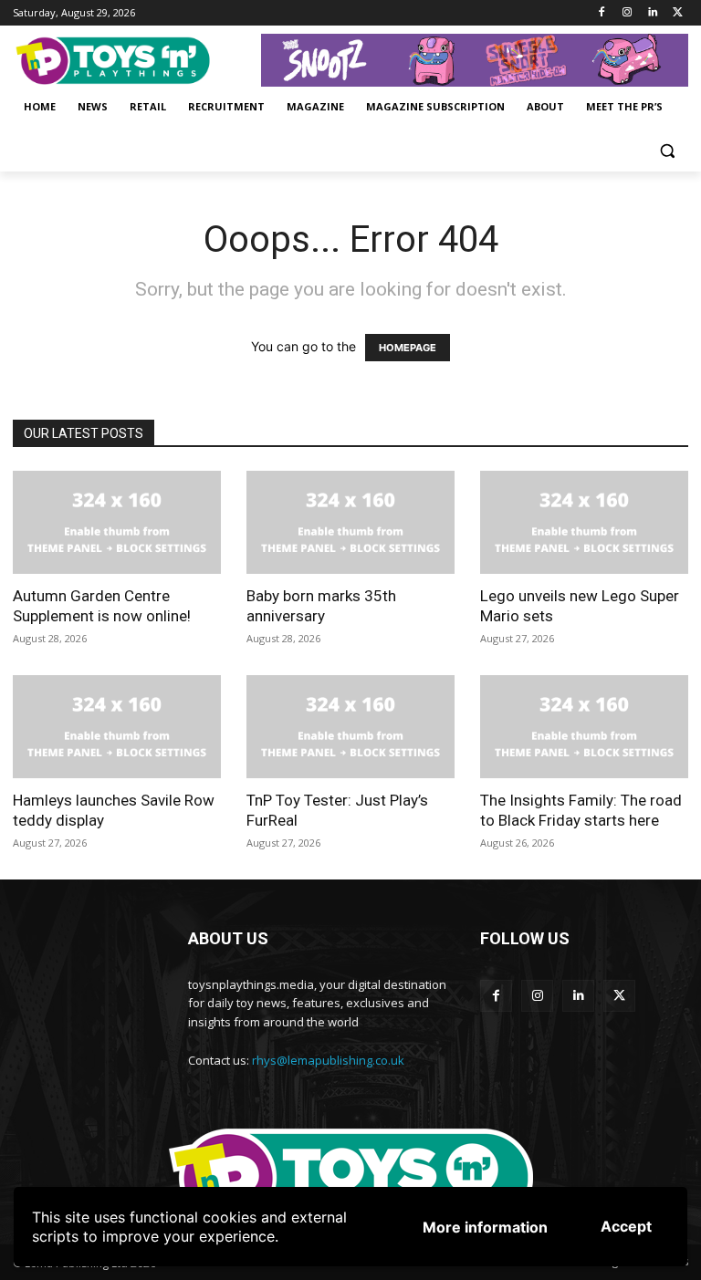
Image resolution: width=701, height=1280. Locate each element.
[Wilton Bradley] (474, 60)
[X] (677, 13)
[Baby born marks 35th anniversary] (350, 522)
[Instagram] (627, 13)
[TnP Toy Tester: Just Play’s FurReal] (350, 726)
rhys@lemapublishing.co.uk (328, 1060)
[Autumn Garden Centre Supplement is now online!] (117, 522)
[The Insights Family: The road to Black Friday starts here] (584, 726)
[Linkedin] (652, 13)
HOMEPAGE (407, 347)
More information (485, 1227)
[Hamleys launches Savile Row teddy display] (117, 726)
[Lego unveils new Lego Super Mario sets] (584, 522)
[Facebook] (601, 13)
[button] (666, 151)
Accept (626, 1226)
